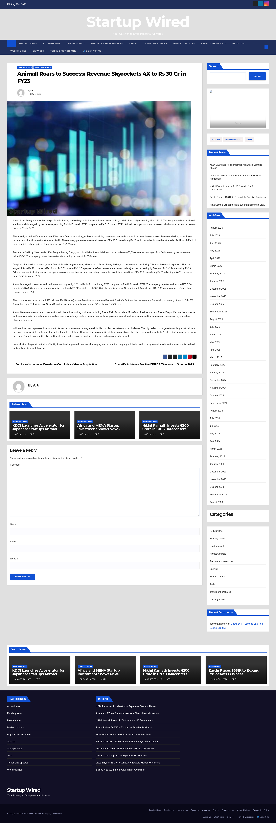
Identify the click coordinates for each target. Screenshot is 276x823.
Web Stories (18, 51)
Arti (33, 90)
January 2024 (217, 464)
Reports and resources (107, 43)
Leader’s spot (76, 43)
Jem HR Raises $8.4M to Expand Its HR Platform (121, 755)
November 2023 (218, 479)
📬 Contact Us (92, 51)
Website (14, 558)
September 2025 (218, 311)
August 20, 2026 (23, 679)
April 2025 (215, 350)
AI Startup (216, 140)
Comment (15, 465)
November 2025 (218, 296)
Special (134, 43)
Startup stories (156, 43)
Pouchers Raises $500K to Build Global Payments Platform (127, 741)
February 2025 (217, 365)
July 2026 (215, 235)
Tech (212, 584)
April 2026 (215, 258)
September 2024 (218, 403)
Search (213, 66)
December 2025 (218, 289)
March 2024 (216, 449)
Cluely (249, 140)
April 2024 (215, 441)
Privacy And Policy (213, 43)
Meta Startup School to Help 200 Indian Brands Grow (237, 205)
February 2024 (217, 456)
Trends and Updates (42, 67)
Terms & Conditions (63, 51)
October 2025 (217, 304)
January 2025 (217, 372)
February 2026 (217, 273)
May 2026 (215, 250)
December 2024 (218, 380)
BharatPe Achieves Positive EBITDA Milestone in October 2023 (154, 364)
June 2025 (215, 334)
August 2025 (216, 319)
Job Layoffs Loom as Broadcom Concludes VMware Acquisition (56, 364)
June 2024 (215, 426)
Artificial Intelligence (233, 140)
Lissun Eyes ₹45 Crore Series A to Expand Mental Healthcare (128, 762)
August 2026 (216, 228)
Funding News (28, 43)
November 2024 (218, 388)
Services (38, 51)
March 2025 (216, 357)
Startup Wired (138, 21)
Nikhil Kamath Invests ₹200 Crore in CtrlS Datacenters (165, 427)
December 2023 (218, 471)
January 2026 (217, 281)
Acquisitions (51, 43)
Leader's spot (217, 546)
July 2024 (215, 418)
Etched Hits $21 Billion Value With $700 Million (120, 770)
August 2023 (216, 502)
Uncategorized (217, 599)
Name (14, 524)
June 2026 (215, 243)
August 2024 (216, 410)
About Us (238, 43)
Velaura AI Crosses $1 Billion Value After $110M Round (125, 748)
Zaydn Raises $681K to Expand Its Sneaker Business (238, 197)
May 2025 (215, 342)
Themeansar (57, 814)
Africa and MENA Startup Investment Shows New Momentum (98, 429)
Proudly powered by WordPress (20, 814)
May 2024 (215, 433)
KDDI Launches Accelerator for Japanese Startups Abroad (38, 427)
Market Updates (184, 43)
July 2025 (215, 327)
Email (13, 541)
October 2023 (217, 487)
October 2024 (217, 395)
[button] (261, 47)
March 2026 (216, 266)
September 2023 (218, 494)
